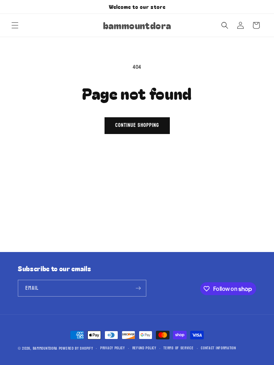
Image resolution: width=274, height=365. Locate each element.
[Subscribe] (138, 288)
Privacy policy (112, 348)
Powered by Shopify (76, 348)
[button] (15, 25)
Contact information (218, 348)
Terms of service (178, 348)
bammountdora (45, 348)
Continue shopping (137, 125)
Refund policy (144, 348)
